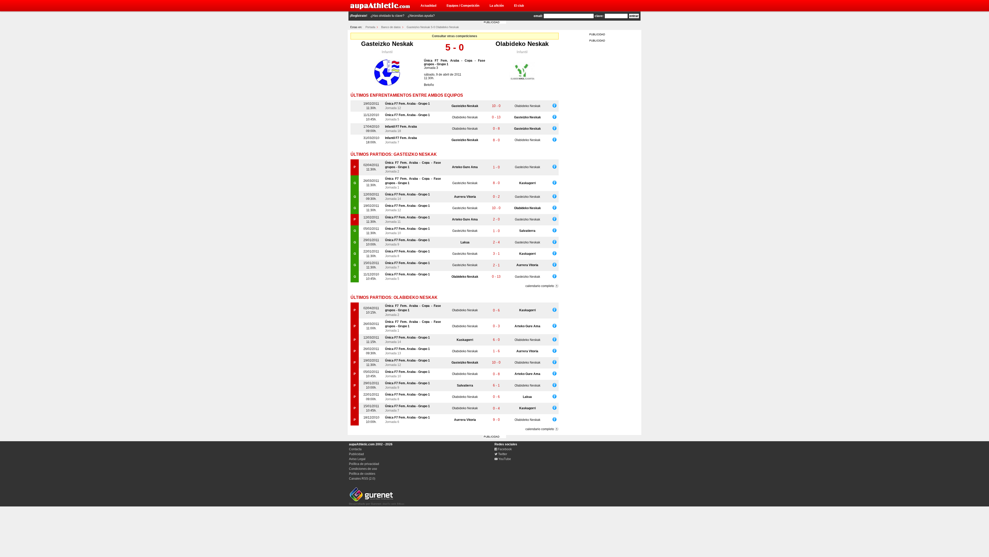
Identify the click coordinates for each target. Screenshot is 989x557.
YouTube (504, 459)
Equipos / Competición (463, 5)
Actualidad (428, 5)
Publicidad (356, 454)
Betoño (429, 85)
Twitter (502, 454)
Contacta (355, 449)
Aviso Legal (357, 459)
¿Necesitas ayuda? (421, 16)
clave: (599, 16)
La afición (497, 5)
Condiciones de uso (363, 469)
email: (538, 16)
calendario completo (539, 286)
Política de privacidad (364, 464)
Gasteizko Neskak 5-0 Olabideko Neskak (433, 27)
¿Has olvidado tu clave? (387, 16)
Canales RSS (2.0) (362, 478)
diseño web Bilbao (376, 503)
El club (519, 5)
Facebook (504, 449)
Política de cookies (362, 474)
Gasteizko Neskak (387, 43)
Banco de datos (391, 27)
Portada (370, 27)
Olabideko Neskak (522, 43)
